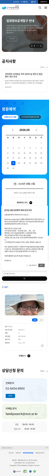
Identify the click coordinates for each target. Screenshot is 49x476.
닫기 (41, 265)
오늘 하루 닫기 (33, 265)
